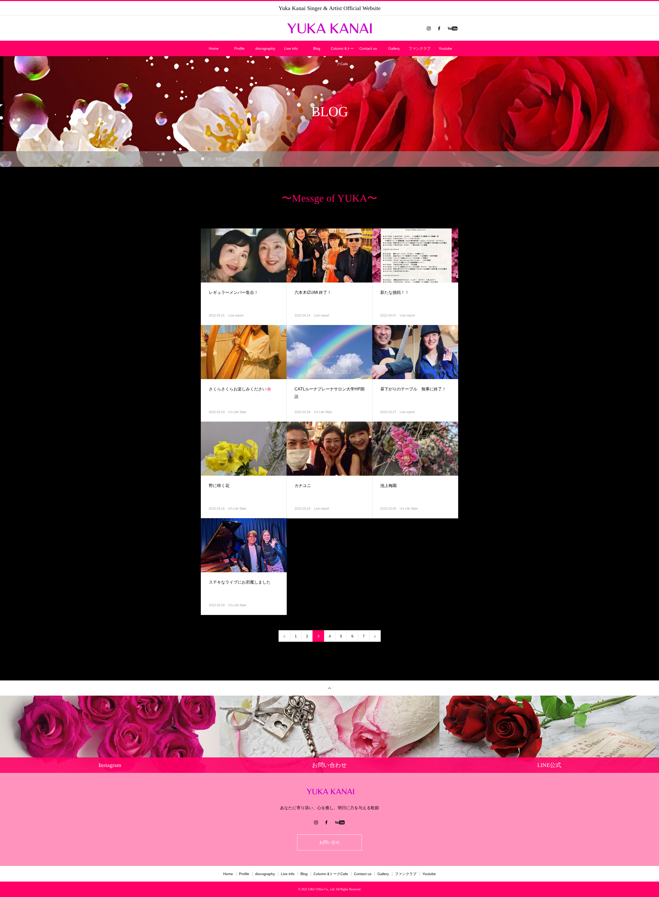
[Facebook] (438, 28)
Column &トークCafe (342, 51)
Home (214, 48)
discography (265, 48)
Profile (239, 48)
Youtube (445, 48)
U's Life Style (237, 412)
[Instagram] (428, 28)
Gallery (394, 48)
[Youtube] (452, 28)
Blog (316, 48)
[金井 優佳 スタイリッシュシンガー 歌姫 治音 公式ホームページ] (329, 28)
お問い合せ (329, 842)
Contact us (368, 48)
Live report (235, 315)
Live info (291, 48)
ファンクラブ (419, 48)
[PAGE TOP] (329, 688)
